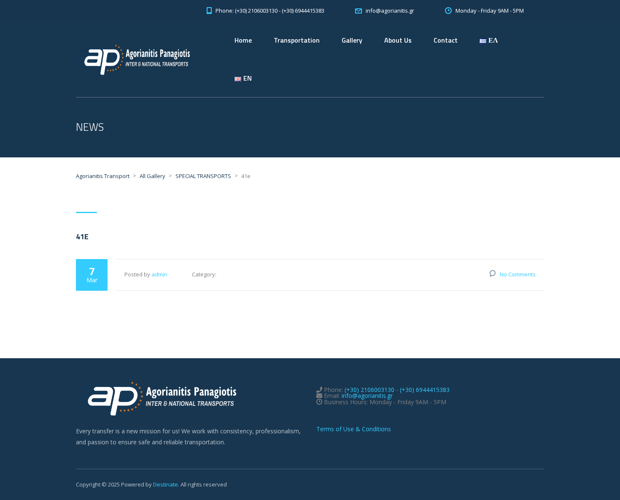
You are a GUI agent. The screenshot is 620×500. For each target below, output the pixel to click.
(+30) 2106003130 (369, 390)
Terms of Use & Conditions (353, 429)
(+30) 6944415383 (425, 390)
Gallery (352, 40)
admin (159, 274)
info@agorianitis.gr (367, 396)
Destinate (165, 484)
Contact (446, 40)
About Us (398, 40)
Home (243, 40)
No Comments (518, 274)
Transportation (297, 40)
